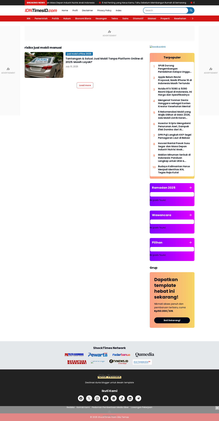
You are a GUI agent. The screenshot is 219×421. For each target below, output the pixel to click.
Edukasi (152, 18)
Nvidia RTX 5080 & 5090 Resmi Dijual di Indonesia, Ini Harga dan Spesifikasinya (175, 91)
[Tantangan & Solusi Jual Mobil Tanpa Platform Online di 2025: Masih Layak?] (44, 65)
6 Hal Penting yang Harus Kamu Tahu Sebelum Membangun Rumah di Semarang (135, 2)
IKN (28, 18)
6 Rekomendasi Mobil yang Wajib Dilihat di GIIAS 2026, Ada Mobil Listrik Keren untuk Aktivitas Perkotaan (174, 115)
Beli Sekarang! (172, 320)
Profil (75, 10)
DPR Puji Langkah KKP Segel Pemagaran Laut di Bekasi (174, 136)
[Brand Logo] (74, 354)
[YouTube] (105, 398)
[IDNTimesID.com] (41, 10)
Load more (85, 85)
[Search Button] (191, 10)
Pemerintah (41, 18)
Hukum (67, 18)
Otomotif (138, 18)
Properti (165, 18)
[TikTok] (122, 398)
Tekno (114, 18)
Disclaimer (87, 10)
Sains (125, 18)
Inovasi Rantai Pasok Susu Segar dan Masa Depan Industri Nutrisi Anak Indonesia (174, 146)
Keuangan (101, 18)
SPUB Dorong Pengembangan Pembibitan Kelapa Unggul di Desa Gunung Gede (174, 68)
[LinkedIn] (130, 398)
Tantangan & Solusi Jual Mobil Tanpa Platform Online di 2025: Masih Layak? (104, 60)
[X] (89, 398)
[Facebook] (81, 398)
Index (118, 10)
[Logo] (109, 376)
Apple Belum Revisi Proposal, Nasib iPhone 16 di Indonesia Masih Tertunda (175, 80)
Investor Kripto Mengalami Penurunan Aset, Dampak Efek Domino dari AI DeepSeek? (174, 126)
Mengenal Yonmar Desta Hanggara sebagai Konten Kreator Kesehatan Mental (174, 103)
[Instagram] (97, 398)
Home (65, 10)
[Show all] (190, 187)
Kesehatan (180, 18)
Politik (55, 18)
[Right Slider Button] (191, 18)
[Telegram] (138, 398)
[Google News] (114, 398)
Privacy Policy (104, 10)
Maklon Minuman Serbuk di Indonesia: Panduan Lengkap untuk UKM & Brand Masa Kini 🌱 (174, 158)
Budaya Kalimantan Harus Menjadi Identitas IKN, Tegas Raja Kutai (174, 169)
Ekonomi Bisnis (83, 18)
